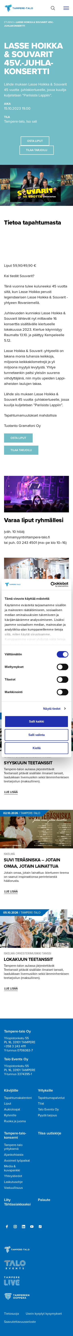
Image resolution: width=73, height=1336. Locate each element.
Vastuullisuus (13, 1187)
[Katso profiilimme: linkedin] (23, 1226)
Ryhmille (10, 1115)
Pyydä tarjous (47, 1115)
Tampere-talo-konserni (15, 1135)
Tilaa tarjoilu (36, 150)
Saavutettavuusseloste (20, 1321)
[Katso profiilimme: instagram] (15, 1226)
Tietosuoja (11, 1313)
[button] (53, 8)
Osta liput (35, 141)
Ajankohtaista (13, 1154)
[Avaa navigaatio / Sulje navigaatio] (66, 8)
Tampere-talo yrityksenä (13, 1147)
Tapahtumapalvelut (51, 1097)
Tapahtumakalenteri (18, 1097)
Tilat (41, 1103)
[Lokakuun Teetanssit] (36, 928)
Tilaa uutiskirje (49, 1133)
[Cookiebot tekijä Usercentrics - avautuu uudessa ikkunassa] (51, 584)
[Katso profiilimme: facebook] (7, 1226)
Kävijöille (11, 1090)
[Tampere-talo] (21, 8)
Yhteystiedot (13, 1176)
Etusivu (9, 22)
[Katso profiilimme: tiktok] (40, 1226)
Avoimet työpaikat (17, 1160)
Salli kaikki (36, 721)
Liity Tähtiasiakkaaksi (17, 1202)
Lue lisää (11, 792)
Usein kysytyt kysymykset (44, 1313)
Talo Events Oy (48, 1109)
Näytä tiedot (51, 708)
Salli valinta (36, 735)
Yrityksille (45, 1090)
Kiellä (37, 748)
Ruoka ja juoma (15, 1121)
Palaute (44, 1200)
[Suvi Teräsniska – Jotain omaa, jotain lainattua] (36, 829)
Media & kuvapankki (12, 1168)
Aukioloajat (12, 1109)
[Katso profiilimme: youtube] (32, 1226)
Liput (7, 1103)
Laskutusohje (13, 1181)
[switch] (62, 667)
